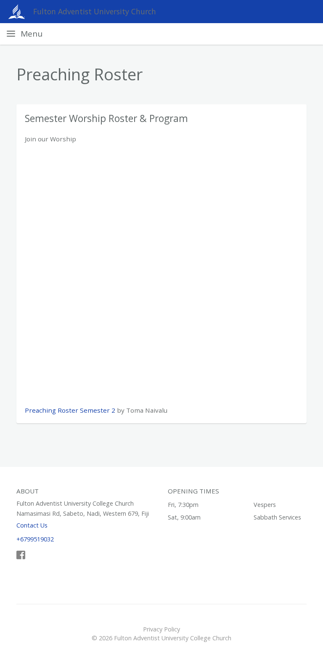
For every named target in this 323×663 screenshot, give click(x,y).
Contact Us (32, 525)
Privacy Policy (161, 629)
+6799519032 (35, 539)
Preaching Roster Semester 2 (70, 410)
